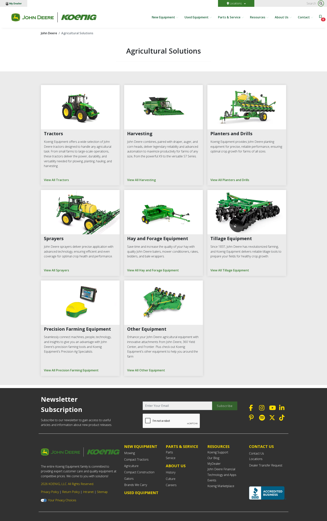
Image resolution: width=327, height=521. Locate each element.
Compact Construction (139, 472)
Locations (236, 3)
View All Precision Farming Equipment (71, 370)
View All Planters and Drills (229, 180)
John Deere (49, 33)
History (170, 472)
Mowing (129, 453)
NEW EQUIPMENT (140, 446)
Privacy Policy (50, 492)
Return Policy (71, 492)
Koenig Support (217, 452)
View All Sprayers (56, 270)
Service (170, 458)
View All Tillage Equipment (229, 270)
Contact (304, 17)
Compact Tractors (136, 459)
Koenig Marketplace (220, 486)
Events (211, 480)
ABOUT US (176, 465)
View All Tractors (56, 180)
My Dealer (15, 3)
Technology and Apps (221, 475)
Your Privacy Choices (62, 500)
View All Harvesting (141, 180)
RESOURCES (218, 446)
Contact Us (256, 453)
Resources (258, 17)
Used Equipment (197, 17)
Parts (169, 452)
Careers (171, 485)
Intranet (88, 492)
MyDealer (214, 464)
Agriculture (131, 466)
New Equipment (164, 17)
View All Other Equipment (146, 370)
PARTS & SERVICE (182, 446)
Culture (170, 479)
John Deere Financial (221, 469)
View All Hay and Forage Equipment (153, 270)
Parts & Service (229, 17)
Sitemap (102, 492)
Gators (129, 478)
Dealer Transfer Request (265, 465)
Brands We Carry (135, 485)
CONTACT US (261, 446)
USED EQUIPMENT (141, 492)
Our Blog (213, 458)
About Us (282, 17)
